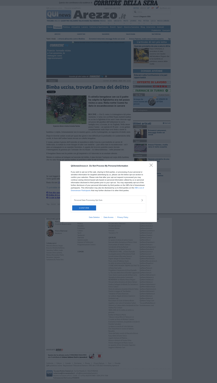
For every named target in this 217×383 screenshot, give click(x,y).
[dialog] (108, 191)
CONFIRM (84, 208)
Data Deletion (94, 217)
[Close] (152, 166)
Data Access (108, 217)
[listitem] (108, 200)
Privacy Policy (122, 217)
